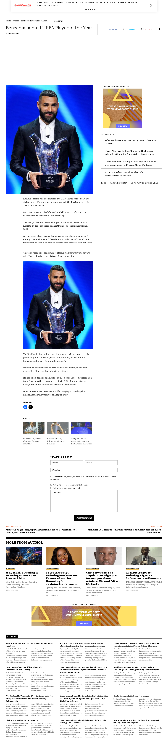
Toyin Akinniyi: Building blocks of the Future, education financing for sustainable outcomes (129, 152)
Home (8, 21)
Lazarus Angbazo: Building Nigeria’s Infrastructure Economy (143, 575)
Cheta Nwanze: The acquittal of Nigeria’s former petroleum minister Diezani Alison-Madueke (130, 163)
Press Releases (52, 568)
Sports (16, 21)
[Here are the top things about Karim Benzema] (57, 428)
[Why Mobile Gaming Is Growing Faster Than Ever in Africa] (24, 556)
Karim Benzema (118, 182)
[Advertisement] (84, 57)
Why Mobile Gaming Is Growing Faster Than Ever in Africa (22, 575)
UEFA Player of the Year (144, 182)
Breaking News (92, 568)
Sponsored (10, 568)
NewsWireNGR (12, 590)
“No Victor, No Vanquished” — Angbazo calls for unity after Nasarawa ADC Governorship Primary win (29, 698)
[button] (151, 5)
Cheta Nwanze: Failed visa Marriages (131, 695)
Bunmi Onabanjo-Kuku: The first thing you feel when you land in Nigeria (136, 721)
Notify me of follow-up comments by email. (70, 485)
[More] (159, 29)
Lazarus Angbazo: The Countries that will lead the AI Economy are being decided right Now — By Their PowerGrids (84, 698)
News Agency (14, 33)
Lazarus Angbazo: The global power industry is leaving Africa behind (83, 721)
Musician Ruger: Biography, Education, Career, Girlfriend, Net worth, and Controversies (41, 531)
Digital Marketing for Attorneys (22, 720)
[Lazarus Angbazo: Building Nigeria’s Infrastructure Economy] (144, 556)
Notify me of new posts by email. (66, 488)
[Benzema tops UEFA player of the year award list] (33, 428)
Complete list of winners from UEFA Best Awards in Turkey (81, 441)
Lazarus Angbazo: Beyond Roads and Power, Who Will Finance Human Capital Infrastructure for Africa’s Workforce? (84, 670)
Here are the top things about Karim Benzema (56, 441)
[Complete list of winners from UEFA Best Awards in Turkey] (81, 428)
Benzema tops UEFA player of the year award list (32, 441)
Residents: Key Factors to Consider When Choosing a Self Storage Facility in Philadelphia (136, 668)
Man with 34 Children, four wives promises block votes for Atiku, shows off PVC (125, 531)
